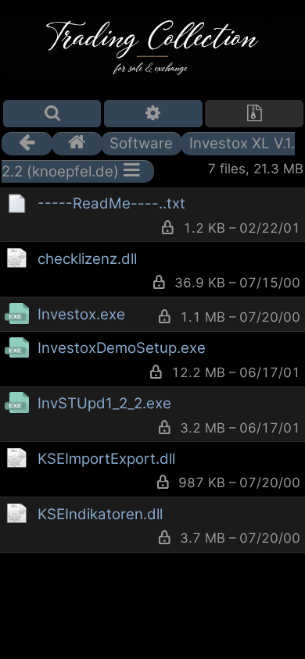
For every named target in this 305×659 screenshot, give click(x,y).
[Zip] (254, 113)
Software (141, 143)
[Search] (52, 113)
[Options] (153, 113)
